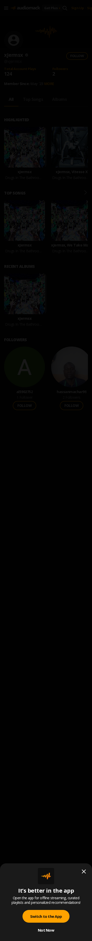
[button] (46, 470)
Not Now (46, 930)
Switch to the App (46, 916)
